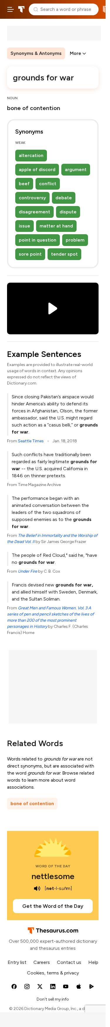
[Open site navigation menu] (10, 9)
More (75, 53)
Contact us (69, 962)
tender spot (64, 254)
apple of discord (37, 169)
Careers (41, 962)
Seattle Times (31, 441)
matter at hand (56, 226)
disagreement (34, 212)
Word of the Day (52, 866)
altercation (31, 155)
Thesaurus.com (21, 9)
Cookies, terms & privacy (53, 973)
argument (76, 169)
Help (93, 962)
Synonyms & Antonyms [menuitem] (36, 53)
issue (24, 226)
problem (75, 240)
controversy (32, 197)
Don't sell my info (53, 999)
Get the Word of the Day (52, 906)
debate (63, 197)
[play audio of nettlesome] (36, 888)
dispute (68, 212)
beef (24, 183)
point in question (37, 240)
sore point (30, 254)
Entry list (17, 962)
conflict (47, 183)
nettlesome (53, 876)
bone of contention (32, 803)
